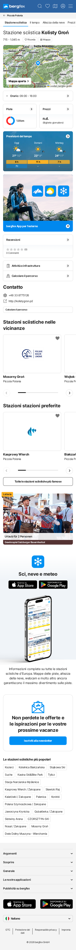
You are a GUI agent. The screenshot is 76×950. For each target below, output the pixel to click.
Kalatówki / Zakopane (18, 796)
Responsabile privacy (46, 929)
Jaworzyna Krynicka (17, 811)
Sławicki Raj (53, 789)
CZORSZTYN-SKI (38, 818)
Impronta (66, 929)
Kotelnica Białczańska (32, 767)
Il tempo (35, 22)
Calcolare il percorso (16, 309)
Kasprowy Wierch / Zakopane (23, 789)
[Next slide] (69, 392)
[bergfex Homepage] (14, 6)
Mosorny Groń (39, 826)
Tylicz (51, 774)
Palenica (41, 796)
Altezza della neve (54, 22)
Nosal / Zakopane (15, 826)
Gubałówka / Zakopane (48, 811)
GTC (7, 929)
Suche (8, 774)
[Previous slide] (6, 392)
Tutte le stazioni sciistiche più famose (38, 481)
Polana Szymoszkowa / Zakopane (25, 804)
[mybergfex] (63, 6)
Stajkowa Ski (57, 767)
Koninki (55, 796)
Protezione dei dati (22, 931)
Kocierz (9, 767)
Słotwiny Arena (14, 818)
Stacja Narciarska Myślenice (22, 782)
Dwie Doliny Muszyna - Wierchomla (26, 833)
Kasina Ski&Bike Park (30, 774)
